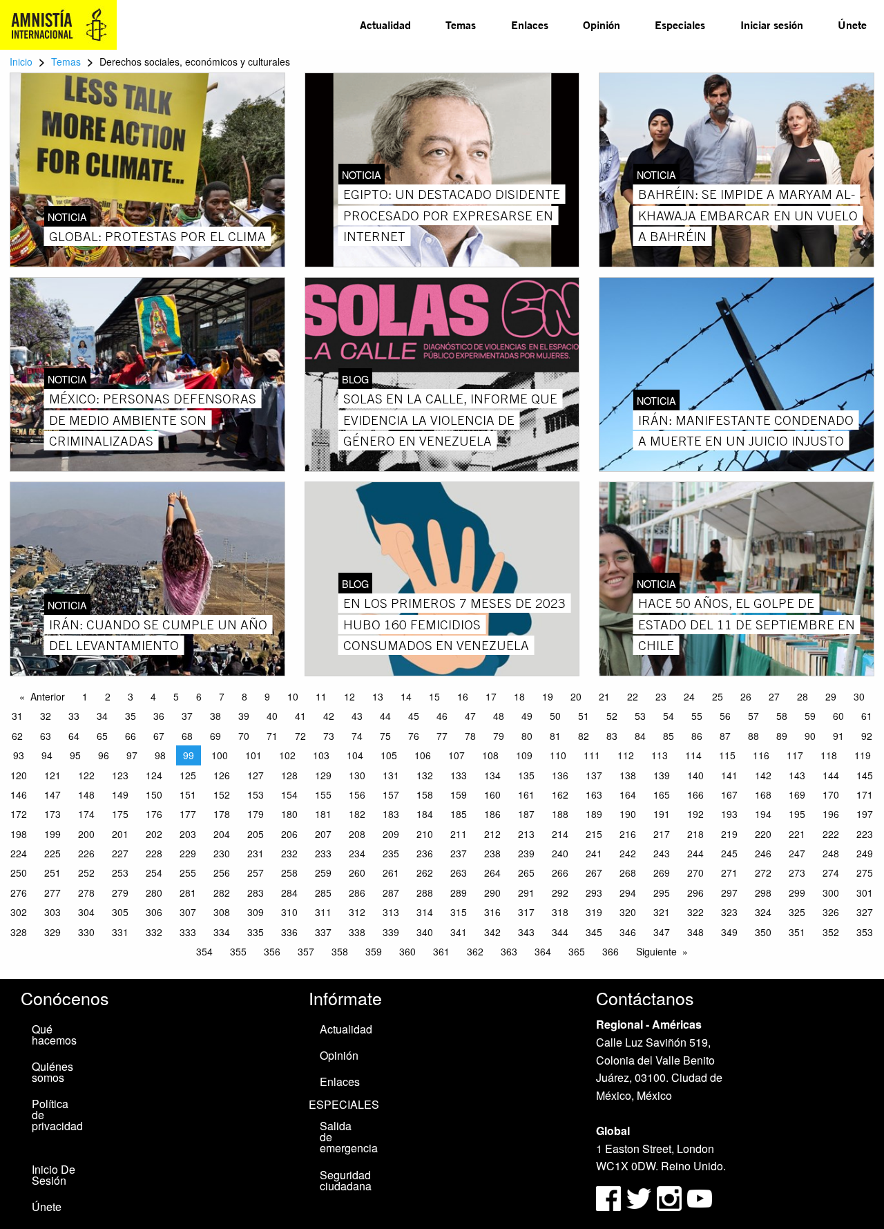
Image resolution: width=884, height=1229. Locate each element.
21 (604, 696)
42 (328, 716)
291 (526, 892)
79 (498, 736)
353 (864, 932)
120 (18, 775)
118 (828, 755)
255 (188, 872)
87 (725, 736)
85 (668, 736)
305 (120, 912)
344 (560, 932)
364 (543, 951)
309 (255, 912)
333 (188, 932)
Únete (852, 24)
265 (526, 872)
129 (323, 775)
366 (610, 951)
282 (221, 892)
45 (413, 716)
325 (797, 912)
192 (695, 814)
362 (475, 951)
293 (594, 892)
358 (340, 951)
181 (323, 814)
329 (52, 932)
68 (187, 736)
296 (695, 892)
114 (693, 755)
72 (300, 736)
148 (86, 794)
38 (215, 716)
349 (729, 932)
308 (221, 912)
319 (594, 912)
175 (120, 814)
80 (526, 736)
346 (627, 932)
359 (373, 951)
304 (86, 912)
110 (558, 755)
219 (729, 834)
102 (287, 755)
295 (661, 892)
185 (458, 814)
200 (86, 834)
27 (774, 696)
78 (470, 736)
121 (52, 775)
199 (52, 834)
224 (18, 853)
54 (668, 716)
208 (357, 834)
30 (859, 696)
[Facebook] (608, 1197)
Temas (460, 24)
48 (498, 716)
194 (763, 814)
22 (632, 696)
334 (221, 932)
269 (661, 872)
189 (594, 814)
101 (253, 755)
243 (661, 853)
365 (576, 951)
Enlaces (529, 24)
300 (831, 892)
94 (46, 755)
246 (763, 853)
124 (154, 775)
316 (492, 912)
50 (555, 716)
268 (627, 872)
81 (555, 736)
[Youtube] (699, 1197)
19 (547, 696)
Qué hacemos (54, 1034)
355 (238, 951)
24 (689, 696)
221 (797, 834)
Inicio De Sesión (53, 1174)
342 (492, 932)
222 (831, 834)
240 (560, 853)
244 (695, 853)
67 (158, 736)
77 (442, 736)
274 (831, 872)
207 (323, 834)
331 (120, 932)
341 (458, 932)
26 (745, 696)
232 (289, 853)
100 (219, 755)
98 (160, 755)
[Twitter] (640, 1197)
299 (797, 892)
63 (45, 736)
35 (130, 716)
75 (385, 736)
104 (355, 755)
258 (289, 872)
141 (729, 775)
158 (424, 794)
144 (831, 775)
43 (357, 716)
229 (188, 853)
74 (357, 736)
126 (221, 775)
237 (458, 853)
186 (492, 814)
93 (18, 755)
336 (289, 932)
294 (627, 892)
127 (255, 775)
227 (120, 853)
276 (18, 892)
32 (45, 716)
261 (391, 872)
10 (292, 696)
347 (661, 932)
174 (86, 814)
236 (424, 853)
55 (696, 716)
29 (830, 696)
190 (627, 814)
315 (458, 912)
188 (560, 814)
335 (255, 932)
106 (422, 755)
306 (154, 912)
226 (86, 853)
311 (323, 912)
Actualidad (385, 24)
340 (424, 932)
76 (413, 736)
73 (328, 736)
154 (289, 794)
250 (18, 872)
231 (255, 853)
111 (592, 755)
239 (526, 853)
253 (120, 872)
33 (73, 716)
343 (526, 932)
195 (797, 814)
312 (357, 912)
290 (492, 892)
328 (18, 932)
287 (391, 892)
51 (583, 716)
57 (753, 716)
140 (695, 775)
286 (357, 892)
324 (763, 912)
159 (458, 794)
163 (594, 794)
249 (864, 853)
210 (424, 834)
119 (862, 755)
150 (154, 794)
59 (810, 716)
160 (492, 794)
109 (524, 755)
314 (424, 912)
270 (695, 872)
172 (18, 814)
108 (490, 755)
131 (391, 775)
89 (781, 736)
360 (407, 951)
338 (357, 932)
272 (763, 872)
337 (323, 932)
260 (357, 872)
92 (866, 736)
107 (456, 755)
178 (221, 814)
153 (255, 794)
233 (323, 853)
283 (255, 892)
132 (424, 775)
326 (831, 912)
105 (389, 755)
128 (289, 775)
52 (611, 716)
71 (272, 736)
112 (625, 755)
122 (86, 775)
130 (357, 775)
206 (289, 834)
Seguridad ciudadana (346, 1180)
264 (492, 872)
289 (458, 892)
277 (52, 892)
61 (866, 716)
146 (18, 794)
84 (640, 736)
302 (18, 912)
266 (560, 872)
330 (86, 932)
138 (627, 775)
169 (797, 794)
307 (188, 912)
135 (526, 775)
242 (627, 853)
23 (660, 696)
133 (458, 775)
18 (519, 696)
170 (831, 794)
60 (838, 716)
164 (627, 794)
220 (763, 834)
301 (864, 892)
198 (18, 834)
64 (73, 736)
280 (154, 892)
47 (470, 716)
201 (120, 834)
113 (659, 755)
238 (492, 853)
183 (391, 814)
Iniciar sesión (771, 24)
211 (458, 834)
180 (289, 814)
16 (462, 696)
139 (661, 775)
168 (763, 794)
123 (120, 775)
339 (391, 932)
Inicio (21, 61)
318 (560, 912)
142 (763, 775)
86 (696, 736)
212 (492, 834)
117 (795, 755)
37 (187, 716)
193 (729, 814)
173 (52, 814)
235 (391, 853)
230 (221, 853)
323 (729, 912)
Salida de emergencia (348, 1137)
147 (52, 794)
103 (321, 755)
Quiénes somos (52, 1071)
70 (243, 736)
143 (797, 775)
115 (727, 755)
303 (52, 912)
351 (797, 932)
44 (385, 716)
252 (86, 872)
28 (802, 696)
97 (131, 755)
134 (492, 775)
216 (627, 834)
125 (188, 775)
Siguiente (656, 951)
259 (323, 872)
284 (289, 892)
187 (526, 814)
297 (729, 892)
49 (526, 716)
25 (717, 696)
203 (188, 834)
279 (120, 892)
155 (323, 794)
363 (509, 951)
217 (661, 834)
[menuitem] (385, 25)
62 (17, 736)
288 (424, 892)
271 (729, 872)
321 (661, 912)
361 (441, 951)
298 (763, 892)
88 (753, 736)
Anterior (47, 696)
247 (797, 853)
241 (594, 853)
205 (255, 834)
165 (661, 794)
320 (627, 912)
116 (761, 755)
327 (864, 912)
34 (102, 716)
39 (243, 716)
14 (406, 696)
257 (255, 872)
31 (17, 716)
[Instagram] (670, 1197)
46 (442, 716)
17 (491, 696)
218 (695, 834)
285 (323, 892)
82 (583, 736)
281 (188, 892)
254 (154, 872)
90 (810, 736)
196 (831, 814)
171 (864, 794)
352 (831, 932)
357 (306, 951)
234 (357, 853)
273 (797, 872)
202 (154, 834)
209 (391, 834)
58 (781, 716)
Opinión (601, 24)
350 (763, 932)
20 (576, 696)
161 (526, 794)
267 (594, 872)
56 (725, 716)
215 (594, 834)
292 (560, 892)
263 (458, 872)
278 (86, 892)
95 (75, 755)
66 (130, 736)
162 (560, 794)
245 (729, 853)
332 (154, 932)
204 (221, 834)
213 (526, 834)
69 (215, 736)
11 (321, 696)
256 (221, 872)
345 (594, 932)
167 (729, 794)
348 (695, 932)
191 (661, 814)
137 (594, 775)
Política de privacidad (57, 1115)
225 (52, 853)
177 (188, 814)
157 (391, 794)
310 (289, 912)
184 (424, 814)
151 (188, 794)
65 (102, 736)
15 (434, 696)
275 (864, 872)
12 (349, 696)
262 (424, 872)
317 (526, 912)
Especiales (680, 24)
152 (221, 794)
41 (300, 716)
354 (204, 951)
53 (640, 716)
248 (831, 853)
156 (357, 794)
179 (255, 814)
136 (560, 775)
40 (272, 716)
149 (120, 794)
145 (864, 775)
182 (357, 814)
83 (611, 736)
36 (158, 716)
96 (103, 755)
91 (838, 736)
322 (695, 912)
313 (391, 912)
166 (695, 794)
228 (154, 853)
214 (560, 834)
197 (864, 814)
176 (154, 814)
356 (272, 951)
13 (377, 696)
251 (52, 872)
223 (864, 834)
